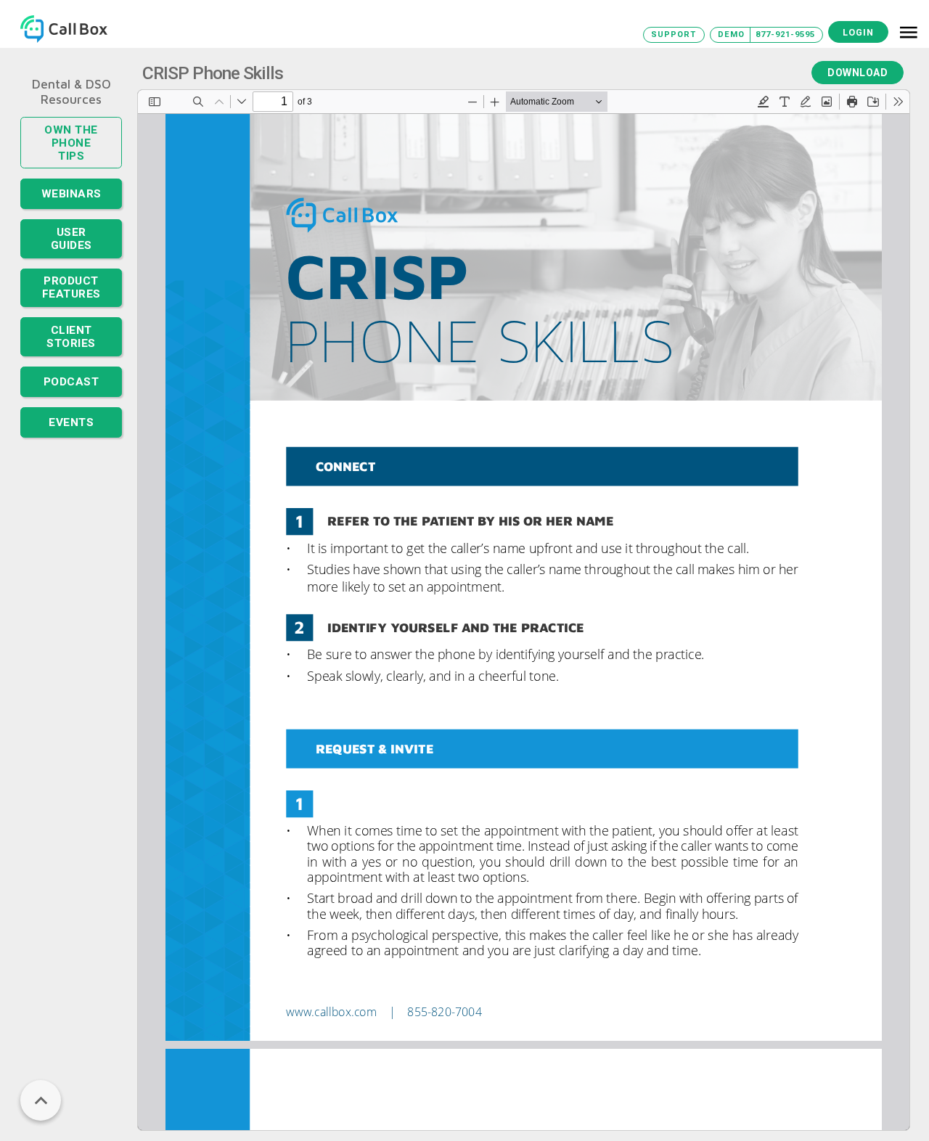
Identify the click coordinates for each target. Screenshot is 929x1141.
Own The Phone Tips (71, 134)
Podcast (71, 348)
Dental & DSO (71, 83)
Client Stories (71, 305)
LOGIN (858, 32)
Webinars (71, 177)
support (673, 34)
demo (731, 34)
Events (71, 389)
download (857, 72)
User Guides (71, 218)
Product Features (71, 260)
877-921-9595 (785, 34)
